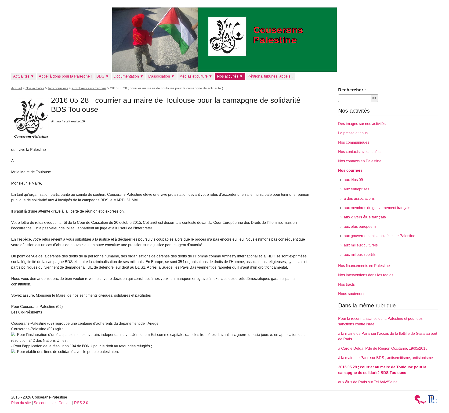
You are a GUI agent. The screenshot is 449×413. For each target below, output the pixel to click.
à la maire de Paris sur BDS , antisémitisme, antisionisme (385, 358)
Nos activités (34, 88)
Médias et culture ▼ (195, 76)
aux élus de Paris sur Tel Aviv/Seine (368, 382)
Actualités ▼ (23, 76)
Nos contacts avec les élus (360, 152)
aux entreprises (356, 189)
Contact (64, 403)
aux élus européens (360, 226)
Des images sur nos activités (362, 124)
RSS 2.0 (81, 403)
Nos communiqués (353, 142)
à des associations (359, 198)
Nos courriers (58, 88)
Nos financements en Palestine (364, 266)
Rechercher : (352, 89)
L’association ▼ (161, 76)
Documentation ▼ (129, 76)
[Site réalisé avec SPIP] (420, 400)
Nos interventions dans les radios (365, 275)
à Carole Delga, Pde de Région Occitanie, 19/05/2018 (382, 348)
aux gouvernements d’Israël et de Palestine (379, 236)
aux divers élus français (89, 88)
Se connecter (45, 403)
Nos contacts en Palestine (359, 161)
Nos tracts (346, 284)
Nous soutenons (351, 294)
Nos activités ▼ (230, 76)
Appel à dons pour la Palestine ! (65, 76)
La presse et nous (353, 133)
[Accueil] (224, 39)
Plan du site (21, 403)
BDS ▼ (102, 76)
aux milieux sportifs (360, 254)
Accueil (16, 88)
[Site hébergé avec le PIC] (432, 399)
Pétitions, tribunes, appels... (270, 76)
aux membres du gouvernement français (377, 208)
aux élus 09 (353, 180)
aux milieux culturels (361, 245)
